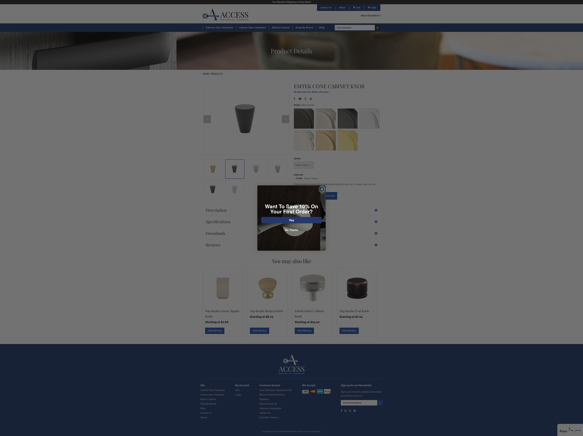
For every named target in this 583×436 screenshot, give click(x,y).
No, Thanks (291, 230)
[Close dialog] (321, 189)
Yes (291, 220)
